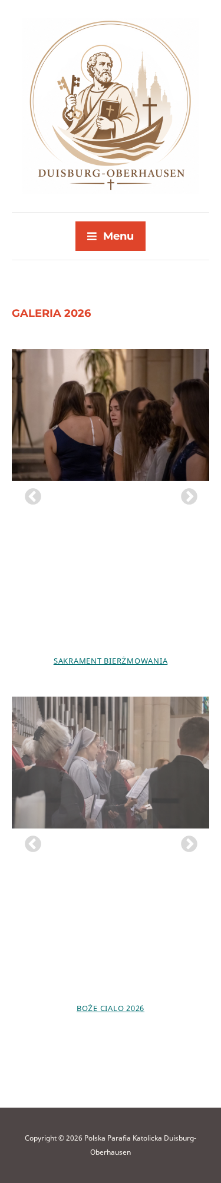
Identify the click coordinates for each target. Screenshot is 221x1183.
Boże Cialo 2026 (110, 1008)
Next (186, 493)
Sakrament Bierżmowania (111, 660)
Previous (29, 493)
